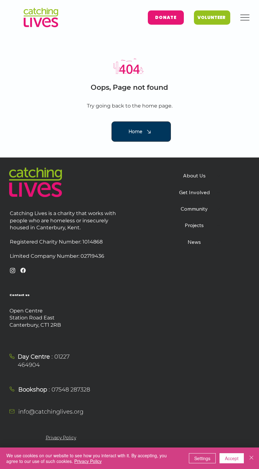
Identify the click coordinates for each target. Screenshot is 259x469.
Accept (231, 458)
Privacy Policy (61, 438)
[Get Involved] (219, 192)
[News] (219, 242)
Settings (202, 458)
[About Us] (219, 175)
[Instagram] (12, 270)
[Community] (219, 209)
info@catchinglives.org (50, 411)
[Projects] (219, 225)
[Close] (251, 458)
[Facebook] (23, 270)
